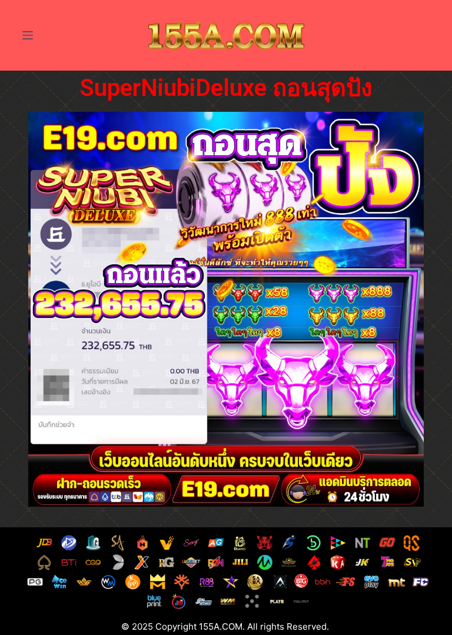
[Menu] (27, 35)
